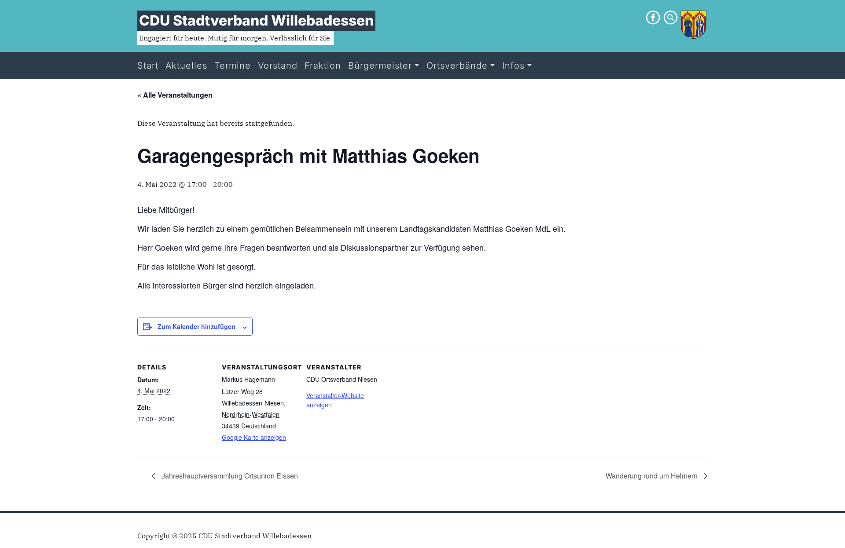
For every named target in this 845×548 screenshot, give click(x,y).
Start (147, 65)
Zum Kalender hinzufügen (196, 326)
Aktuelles (186, 65)
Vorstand (278, 65)
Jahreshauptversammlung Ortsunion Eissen (229, 476)
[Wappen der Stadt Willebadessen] (694, 23)
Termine (232, 65)
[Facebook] (653, 16)
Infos (513, 65)
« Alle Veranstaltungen (175, 95)
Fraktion (323, 65)
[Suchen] (671, 16)
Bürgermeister (380, 65)
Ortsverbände (457, 65)
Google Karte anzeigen (254, 437)
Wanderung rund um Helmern (652, 476)
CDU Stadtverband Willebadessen (256, 20)
